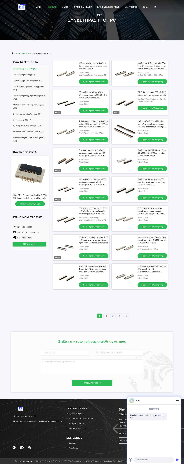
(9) (22, 120)
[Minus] (177, 400)
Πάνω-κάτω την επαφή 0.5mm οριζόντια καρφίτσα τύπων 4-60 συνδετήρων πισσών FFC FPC (92, 153)
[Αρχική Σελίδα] (22, 7)
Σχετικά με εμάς (83, 7)
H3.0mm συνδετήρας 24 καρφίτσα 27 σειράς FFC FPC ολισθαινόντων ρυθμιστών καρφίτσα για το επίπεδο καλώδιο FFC (152, 271)
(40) (25, 69)
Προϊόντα (51, 7)
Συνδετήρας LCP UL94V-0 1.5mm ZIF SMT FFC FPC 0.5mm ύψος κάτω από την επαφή (152, 153)
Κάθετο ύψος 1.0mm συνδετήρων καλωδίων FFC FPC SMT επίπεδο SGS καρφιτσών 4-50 (152, 240)
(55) (27, 114)
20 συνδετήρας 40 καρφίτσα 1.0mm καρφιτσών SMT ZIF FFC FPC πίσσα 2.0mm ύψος (93, 95)
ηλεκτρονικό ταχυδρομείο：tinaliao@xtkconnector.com (38, 421)
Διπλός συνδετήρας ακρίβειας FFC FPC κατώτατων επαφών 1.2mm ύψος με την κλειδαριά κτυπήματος (93, 240)
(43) (28, 88)
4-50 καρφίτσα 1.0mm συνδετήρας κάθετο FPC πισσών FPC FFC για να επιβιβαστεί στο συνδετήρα (93, 124)
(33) (28, 106)
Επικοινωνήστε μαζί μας (108, 8)
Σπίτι (38, 7)
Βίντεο (65, 7)
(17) (27, 126)
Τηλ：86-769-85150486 (25, 416)
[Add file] (131, 460)
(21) (28, 139)
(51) (27, 81)
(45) (29, 97)
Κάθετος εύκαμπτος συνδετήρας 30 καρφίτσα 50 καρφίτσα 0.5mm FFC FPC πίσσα (93, 66)
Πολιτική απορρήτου (23, 461)
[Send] (177, 460)
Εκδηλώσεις (130, 7)
